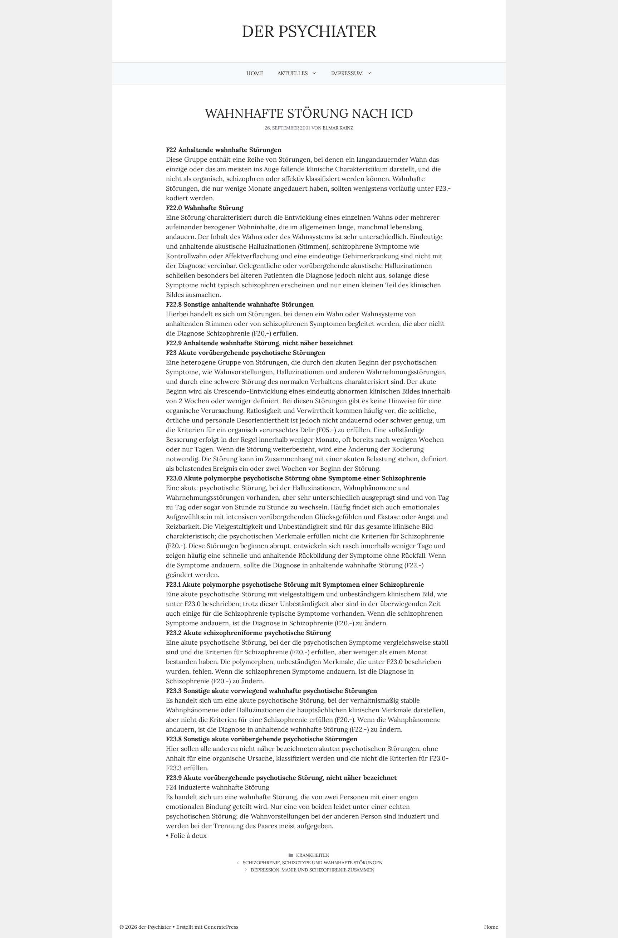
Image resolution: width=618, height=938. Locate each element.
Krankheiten (312, 855)
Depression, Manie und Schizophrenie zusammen (312, 870)
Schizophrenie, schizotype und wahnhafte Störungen (313, 863)
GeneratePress (221, 927)
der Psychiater (309, 31)
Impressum (347, 73)
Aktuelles (293, 73)
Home (254, 73)
